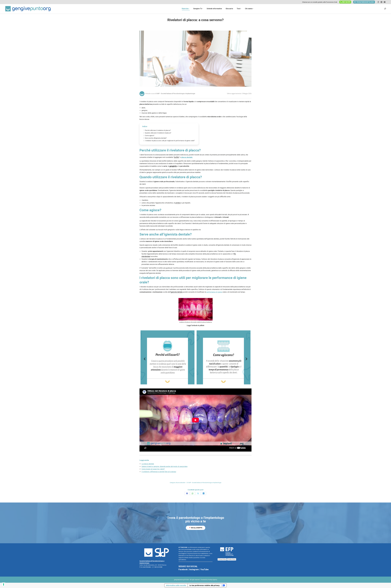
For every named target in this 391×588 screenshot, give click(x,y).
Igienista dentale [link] (176, 292)
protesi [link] (178, 203)
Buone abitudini (180, 482)
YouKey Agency (212, 579)
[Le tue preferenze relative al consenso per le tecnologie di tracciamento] (3, 584)
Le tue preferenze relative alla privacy (204, 585)
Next (246, 359)
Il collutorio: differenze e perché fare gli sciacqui (159, 472)
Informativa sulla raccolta (176, 585)
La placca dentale (148, 464)
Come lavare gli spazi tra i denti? (153, 469)
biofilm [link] (176, 157)
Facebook (183, 569)
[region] (195, 523)
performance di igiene (214, 292)
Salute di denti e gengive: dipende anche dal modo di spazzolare (164, 466)
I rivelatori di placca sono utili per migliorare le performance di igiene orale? (170, 141)
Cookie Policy (231, 559)
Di (204, 482)
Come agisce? (149, 135)
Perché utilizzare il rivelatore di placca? (158, 130)
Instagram (194, 569)
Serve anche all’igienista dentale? (156, 138)
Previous (145, 359)
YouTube (204, 569)
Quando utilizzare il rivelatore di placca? (158, 133)
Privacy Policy (222, 559)
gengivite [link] (173, 166)
